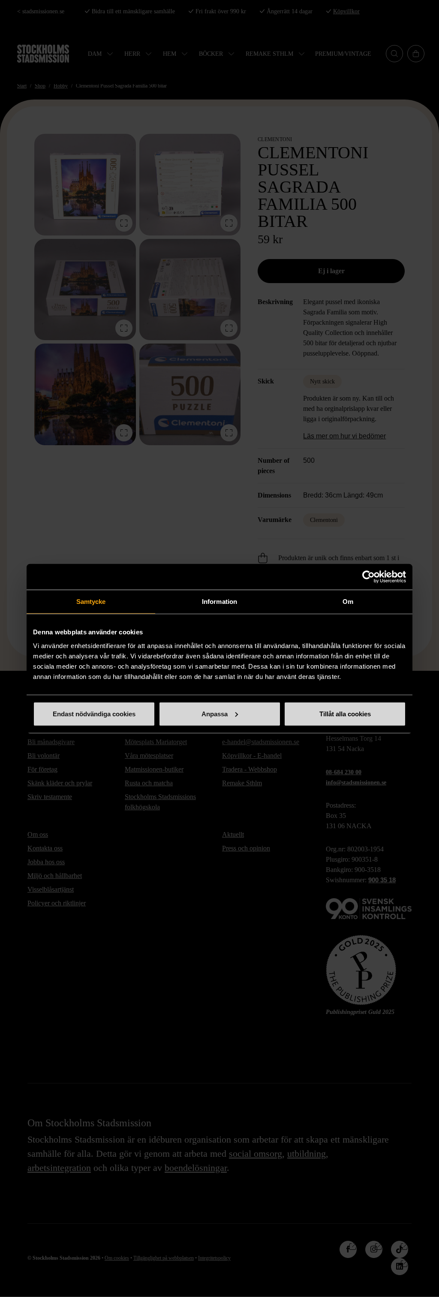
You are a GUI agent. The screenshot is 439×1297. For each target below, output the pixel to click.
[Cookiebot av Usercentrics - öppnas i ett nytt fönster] (368, 576)
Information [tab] (219, 601)
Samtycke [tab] (91, 601)
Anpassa (214, 713)
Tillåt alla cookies (345, 713)
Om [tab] (348, 601)
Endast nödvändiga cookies (94, 713)
